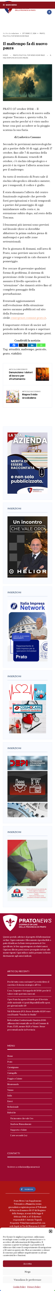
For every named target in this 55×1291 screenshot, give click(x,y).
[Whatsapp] (41, 345)
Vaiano (10, 1090)
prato (6, 353)
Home (5, 55)
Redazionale (13, 1107)
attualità (14, 349)
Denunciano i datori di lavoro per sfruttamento (21, 374)
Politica (6, 36)
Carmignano (13, 1067)
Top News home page (20, 36)
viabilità (16, 353)
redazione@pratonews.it (28, 1167)
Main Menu (11, 5)
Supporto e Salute (18, 1130)
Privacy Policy (34, 1287)
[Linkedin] (32, 345)
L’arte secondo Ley (18, 1135)
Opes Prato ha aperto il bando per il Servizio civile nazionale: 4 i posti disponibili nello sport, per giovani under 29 (28, 1002)
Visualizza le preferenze (27, 1279)
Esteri (10, 1101)
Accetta (27, 1263)
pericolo (40, 349)
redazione (15, 33)
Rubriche (11, 1113)
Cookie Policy (19, 1287)
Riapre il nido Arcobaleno (31, 395)
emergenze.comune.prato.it (28, 317)
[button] (50, 1231)
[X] (23, 345)
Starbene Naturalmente (20, 1124)
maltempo (27, 349)
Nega (28, 1271)
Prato (42, 33)
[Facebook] (49, 12)
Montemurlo (13, 1084)
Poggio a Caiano (14, 1079)
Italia (9, 1096)
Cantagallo (12, 1073)
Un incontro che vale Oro (21, 1118)
